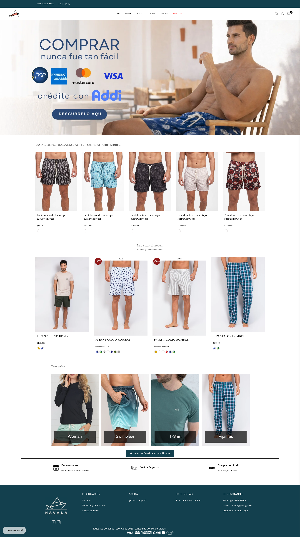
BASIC (153, 14)
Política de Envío (90, 510)
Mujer (164, 14)
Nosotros (86, 500)
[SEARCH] (277, 14)
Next (292, 77)
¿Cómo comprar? (137, 500)
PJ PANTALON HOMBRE (229, 336)
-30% (98, 261)
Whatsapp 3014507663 (234, 500)
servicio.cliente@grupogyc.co (237, 505)
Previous (8, 77)
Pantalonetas (124, 14)
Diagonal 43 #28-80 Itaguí (235, 510)
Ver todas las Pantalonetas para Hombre (150, 453)
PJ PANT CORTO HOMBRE (54, 336)
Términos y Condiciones (94, 505)
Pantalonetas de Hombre (188, 500)
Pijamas (141, 14)
